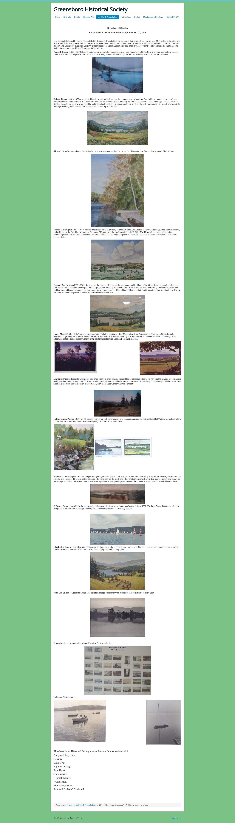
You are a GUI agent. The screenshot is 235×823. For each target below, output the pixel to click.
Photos (137, 17)
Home (57, 17)
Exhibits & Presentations (108, 17)
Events (77, 17)
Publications (126, 17)
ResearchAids (88, 17)
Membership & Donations (153, 17)
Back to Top (176, 817)
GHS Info (67, 17)
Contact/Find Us (173, 17)
